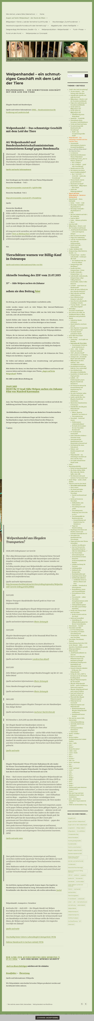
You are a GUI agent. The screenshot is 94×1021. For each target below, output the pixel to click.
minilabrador (72, 864)
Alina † (71, 735)
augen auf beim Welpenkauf (76, 821)
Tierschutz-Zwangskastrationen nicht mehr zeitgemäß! (80, 601)
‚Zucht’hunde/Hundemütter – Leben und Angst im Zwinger (78, 232)
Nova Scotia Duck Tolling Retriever (75, 871)
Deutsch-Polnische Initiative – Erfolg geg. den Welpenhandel (78, 670)
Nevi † (70, 781)
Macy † (71, 776)
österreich (71, 924)
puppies (83, 875)
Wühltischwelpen (73, 918)
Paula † (71, 783)
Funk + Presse (78, 29)
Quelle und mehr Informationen (18, 169)
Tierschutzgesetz (73, 895)
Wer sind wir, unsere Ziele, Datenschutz (20, 14)
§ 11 (80, 921)
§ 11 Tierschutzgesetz (76, 630)
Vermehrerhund (82, 902)
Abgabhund (71, 818)
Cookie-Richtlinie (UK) (75, 249)
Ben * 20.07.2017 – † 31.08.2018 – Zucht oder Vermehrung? (79, 176)
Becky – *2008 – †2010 (77, 203)
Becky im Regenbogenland (78, 468)
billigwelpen (71, 831)
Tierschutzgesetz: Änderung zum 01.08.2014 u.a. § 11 (80, 512)
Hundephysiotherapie (78, 574)
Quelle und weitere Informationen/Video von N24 (24, 265)
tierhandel (77, 889)
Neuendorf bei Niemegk (75, 867)
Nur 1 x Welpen (76, 162)
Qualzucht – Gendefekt (77, 118)
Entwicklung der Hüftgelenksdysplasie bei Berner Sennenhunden (80, 622)
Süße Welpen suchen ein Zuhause (75, 885)
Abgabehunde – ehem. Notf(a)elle (63, 26)
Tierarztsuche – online (79, 597)
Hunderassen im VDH (77, 168)
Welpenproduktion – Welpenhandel (55, 29)
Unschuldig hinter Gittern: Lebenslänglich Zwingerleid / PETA (31, 937)
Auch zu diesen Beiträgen (16, 966)
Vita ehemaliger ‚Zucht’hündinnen (65, 22)
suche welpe (80, 881)
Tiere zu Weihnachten (21, 234)
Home (42, 14)
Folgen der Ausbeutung (77, 237)
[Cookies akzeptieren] (47, 1018)
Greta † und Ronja (74, 762)
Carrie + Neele (73, 753)
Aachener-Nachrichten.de (44, 712)
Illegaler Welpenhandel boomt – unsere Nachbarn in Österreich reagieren (79, 685)
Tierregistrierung (77, 416)
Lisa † (70, 774)
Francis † (71, 758)
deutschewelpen (73, 837)
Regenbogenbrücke (75, 466)
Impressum (74, 731)
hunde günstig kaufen (74, 840)
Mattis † (71, 778)
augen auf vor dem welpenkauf (77, 824)
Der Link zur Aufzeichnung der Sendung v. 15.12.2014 (33, 958)
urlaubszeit (81, 898)
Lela (70, 772)
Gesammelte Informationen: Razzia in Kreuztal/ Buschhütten (78, 145)
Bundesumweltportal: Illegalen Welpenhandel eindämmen (79, 710)
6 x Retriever (74, 153)
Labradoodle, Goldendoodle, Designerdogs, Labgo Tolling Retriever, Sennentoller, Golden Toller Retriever (79, 280)
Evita (72, 212)
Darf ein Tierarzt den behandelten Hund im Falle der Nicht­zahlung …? (79, 549)
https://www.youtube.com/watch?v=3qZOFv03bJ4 (24, 188)
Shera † (72, 222)
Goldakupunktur (77, 568)
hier (37, 291)
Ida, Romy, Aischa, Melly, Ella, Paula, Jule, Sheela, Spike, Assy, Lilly (77, 472)
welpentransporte (73, 914)
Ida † (70, 764)
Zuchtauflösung (72, 921)
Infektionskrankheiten (79, 578)
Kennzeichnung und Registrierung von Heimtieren (79, 522)
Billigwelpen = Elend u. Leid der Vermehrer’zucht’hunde (27, 22)
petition (76, 875)
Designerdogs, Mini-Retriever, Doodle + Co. (21, 29)
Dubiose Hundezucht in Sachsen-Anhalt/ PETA (24, 942)
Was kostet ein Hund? (77, 184)
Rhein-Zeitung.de (41, 622)
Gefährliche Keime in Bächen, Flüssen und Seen (79, 581)
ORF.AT (70, 875)
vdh (74, 902)
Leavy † (71, 770)
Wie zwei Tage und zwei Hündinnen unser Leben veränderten (76, 795)
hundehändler (72, 844)
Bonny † (71, 747)
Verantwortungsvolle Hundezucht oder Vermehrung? (26, 26)
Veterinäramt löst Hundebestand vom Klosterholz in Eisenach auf (78, 441)
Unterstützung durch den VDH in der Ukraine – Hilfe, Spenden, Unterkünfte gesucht (78, 645)
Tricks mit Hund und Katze (78, 124)
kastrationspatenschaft (75, 853)
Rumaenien (79, 878)
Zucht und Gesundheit (77, 618)
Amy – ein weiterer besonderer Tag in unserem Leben (77, 801)
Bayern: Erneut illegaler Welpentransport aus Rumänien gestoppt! (77, 658)
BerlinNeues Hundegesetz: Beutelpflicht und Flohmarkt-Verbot (78, 664)
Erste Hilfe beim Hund (76, 335)
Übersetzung (24, 973)
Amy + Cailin (73, 743)
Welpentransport (73, 911)
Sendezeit (71, 881)
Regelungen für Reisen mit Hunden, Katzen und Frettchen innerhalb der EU (78, 531)
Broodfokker (11, 973)
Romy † (71, 785)
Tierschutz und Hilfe (75, 628)
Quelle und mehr (12, 750)
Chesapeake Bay (73, 834)
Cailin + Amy (73, 751)
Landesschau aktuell (41, 659)
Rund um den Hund (13, 33)
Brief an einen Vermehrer (78, 235)
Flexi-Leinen (74, 487)
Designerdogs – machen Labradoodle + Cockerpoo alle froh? (78, 257)
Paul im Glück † (75, 218)
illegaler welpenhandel (75, 850)
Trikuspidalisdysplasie (79, 605)
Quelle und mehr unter (14, 838)
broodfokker (81, 831)
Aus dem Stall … (73, 224)
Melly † (71, 780)
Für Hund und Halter (76, 489)
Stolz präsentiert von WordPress (42, 1004)
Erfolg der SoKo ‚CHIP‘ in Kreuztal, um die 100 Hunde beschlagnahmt (78, 676)
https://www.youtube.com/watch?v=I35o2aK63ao (23, 198)
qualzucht (71, 878)
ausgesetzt (71, 828)
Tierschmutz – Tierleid (76, 626)
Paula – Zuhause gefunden (78, 220)
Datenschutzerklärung (77, 722)
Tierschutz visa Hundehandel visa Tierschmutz (76, 537)
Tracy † (71, 791)
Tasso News (74, 410)
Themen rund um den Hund (77, 483)
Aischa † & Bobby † (74, 733)
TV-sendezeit (72, 898)
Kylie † (71, 766)
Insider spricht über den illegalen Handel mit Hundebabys (77, 399)
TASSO (70, 889)
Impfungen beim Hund (79, 576)
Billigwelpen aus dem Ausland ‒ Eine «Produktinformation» (77, 362)
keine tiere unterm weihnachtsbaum (73, 857)
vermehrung (72, 905)
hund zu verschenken (74, 847)
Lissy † (71, 464)
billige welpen (81, 828)
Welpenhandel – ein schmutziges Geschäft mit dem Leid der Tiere (78, 456)
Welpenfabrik (72, 908)
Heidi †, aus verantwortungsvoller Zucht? (78, 133)
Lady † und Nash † (74, 768)
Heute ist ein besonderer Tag (78, 805)
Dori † (70, 755)
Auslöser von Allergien (79, 545)
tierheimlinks (72, 892)
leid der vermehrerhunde (75, 861)
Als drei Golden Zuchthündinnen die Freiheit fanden (77, 739)
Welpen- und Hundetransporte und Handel (77, 451)
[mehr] (59, 890)
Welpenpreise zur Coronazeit (36, 33)
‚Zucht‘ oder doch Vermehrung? (78, 89)
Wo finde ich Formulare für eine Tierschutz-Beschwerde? (79, 428)
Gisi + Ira (71, 760)
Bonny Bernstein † (74, 749)
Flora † (71, 756)
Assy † (71, 745)
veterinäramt (81, 905)
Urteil (69, 902)
